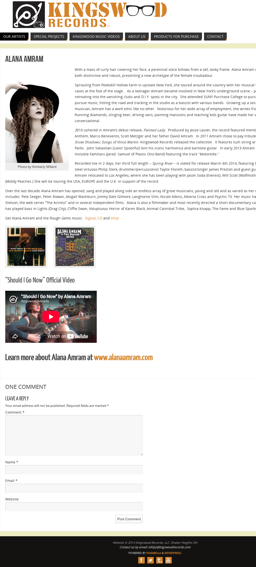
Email (11, 480)
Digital (90, 218)
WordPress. (173, 553)
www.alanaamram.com (123, 357)
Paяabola (153, 553)
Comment (14, 412)
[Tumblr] (159, 560)
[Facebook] (141, 560)
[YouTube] (168, 560)
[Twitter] (150, 560)
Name (11, 462)
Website (12, 499)
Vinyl (115, 218)
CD (100, 218)
